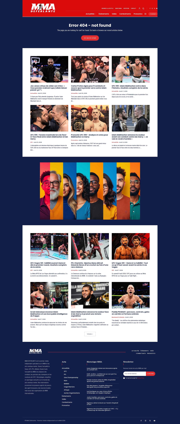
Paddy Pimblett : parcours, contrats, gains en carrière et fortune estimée (130, 313)
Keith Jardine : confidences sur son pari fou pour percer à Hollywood (102, 375)
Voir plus (89, 334)
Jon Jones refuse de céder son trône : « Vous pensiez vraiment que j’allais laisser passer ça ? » (48, 88)
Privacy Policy (140, 378)
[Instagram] (152, 8)
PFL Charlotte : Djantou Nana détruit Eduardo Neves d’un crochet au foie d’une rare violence (89, 265)
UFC (31, 142)
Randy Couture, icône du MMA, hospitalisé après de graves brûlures (101, 380)
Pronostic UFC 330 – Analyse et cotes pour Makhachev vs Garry (89, 136)
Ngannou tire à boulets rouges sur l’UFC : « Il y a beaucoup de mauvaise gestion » (102, 409)
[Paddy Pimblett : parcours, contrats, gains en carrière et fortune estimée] (131, 295)
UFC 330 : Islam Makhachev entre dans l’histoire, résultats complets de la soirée (130, 87)
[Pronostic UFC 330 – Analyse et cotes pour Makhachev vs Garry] (90, 118)
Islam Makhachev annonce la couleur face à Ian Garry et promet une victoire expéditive (90, 314)
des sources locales (44, 388)
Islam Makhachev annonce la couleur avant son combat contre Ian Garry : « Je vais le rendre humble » (130, 137)
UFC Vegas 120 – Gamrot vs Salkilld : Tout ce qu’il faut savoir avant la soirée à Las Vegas (130, 265)
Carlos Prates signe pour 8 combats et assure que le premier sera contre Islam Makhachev (88, 88)
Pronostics (74, 140)
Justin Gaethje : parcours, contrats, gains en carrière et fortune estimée (102, 398)
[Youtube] (157, 8)
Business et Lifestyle (118, 317)
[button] (143, 8)
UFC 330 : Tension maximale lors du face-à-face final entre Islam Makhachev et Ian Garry (49, 137)
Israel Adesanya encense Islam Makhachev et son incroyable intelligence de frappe (48, 314)
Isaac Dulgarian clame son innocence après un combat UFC (102, 369)
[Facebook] (150, 8)
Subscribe (150, 374)
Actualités (33, 93)
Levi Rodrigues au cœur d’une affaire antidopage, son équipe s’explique (99, 392)
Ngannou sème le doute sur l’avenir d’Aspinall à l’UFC (102, 403)
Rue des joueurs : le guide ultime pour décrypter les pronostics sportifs (99, 386)
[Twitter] (154, 8)
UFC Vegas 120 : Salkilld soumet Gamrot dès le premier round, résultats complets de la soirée (48, 265)
